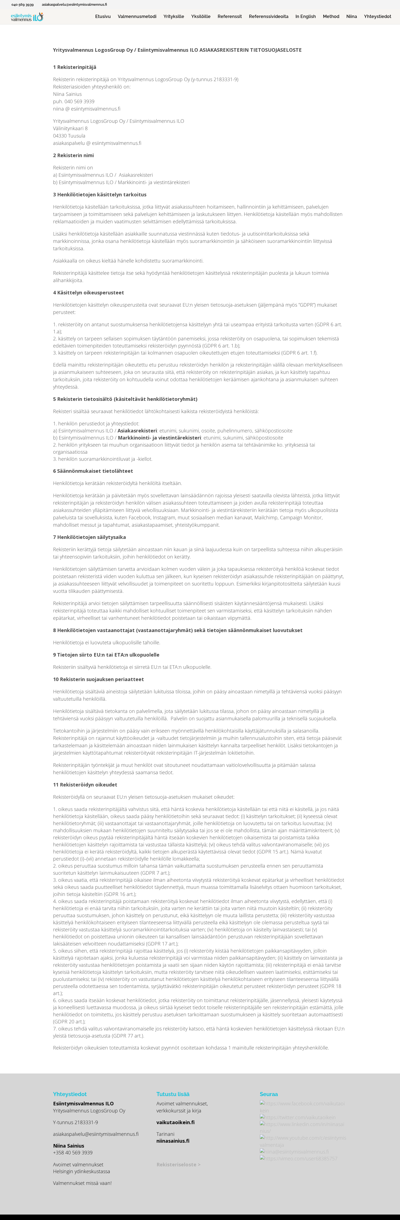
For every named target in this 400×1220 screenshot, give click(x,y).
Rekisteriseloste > (178, 1164)
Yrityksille (174, 17)
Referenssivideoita (268, 17)
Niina (351, 17)
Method (331, 17)
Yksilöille (201, 17)
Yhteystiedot (377, 17)
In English (306, 17)
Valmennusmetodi (137, 17)
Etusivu (103, 17)
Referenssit (230, 17)
